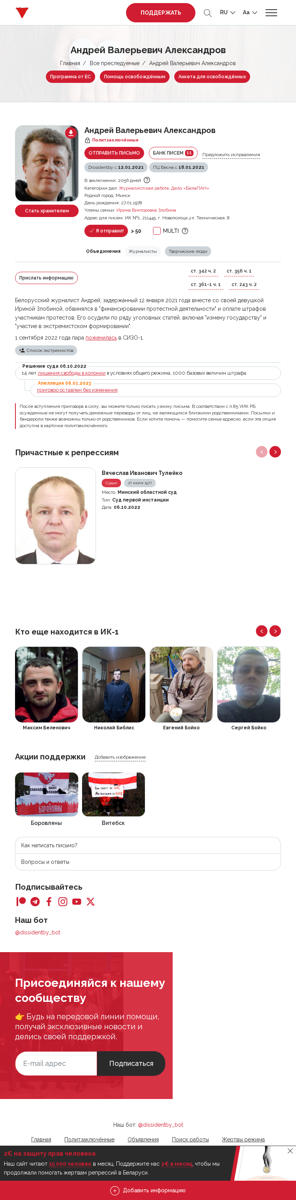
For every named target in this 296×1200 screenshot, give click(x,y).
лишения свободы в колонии (72, 373)
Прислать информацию (46, 278)
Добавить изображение (120, 757)
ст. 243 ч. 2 (244, 284)
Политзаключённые (89, 1139)
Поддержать (161, 13)
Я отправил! (109, 231)
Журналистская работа (144, 188)
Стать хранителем (47, 211)
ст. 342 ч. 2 (203, 271)
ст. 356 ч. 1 (239, 271)
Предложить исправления (231, 154)
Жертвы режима (243, 1139)
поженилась (101, 338)
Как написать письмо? (49, 845)
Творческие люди (188, 251)
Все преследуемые (115, 63)
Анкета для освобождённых (212, 76)
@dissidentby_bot (37, 932)
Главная (70, 63)
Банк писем (172, 153)
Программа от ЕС (70, 76)
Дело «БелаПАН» (190, 188)
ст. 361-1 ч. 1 (206, 284)
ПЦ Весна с (178, 167)
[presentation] (261, 452)
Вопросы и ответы (45, 862)
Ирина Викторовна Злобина (146, 210)
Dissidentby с (116, 167)
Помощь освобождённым (134, 76)
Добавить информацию (153, 1190)
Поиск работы (190, 1139)
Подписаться (131, 1063)
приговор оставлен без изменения (77, 390)
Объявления (143, 1139)
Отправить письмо (114, 153)
